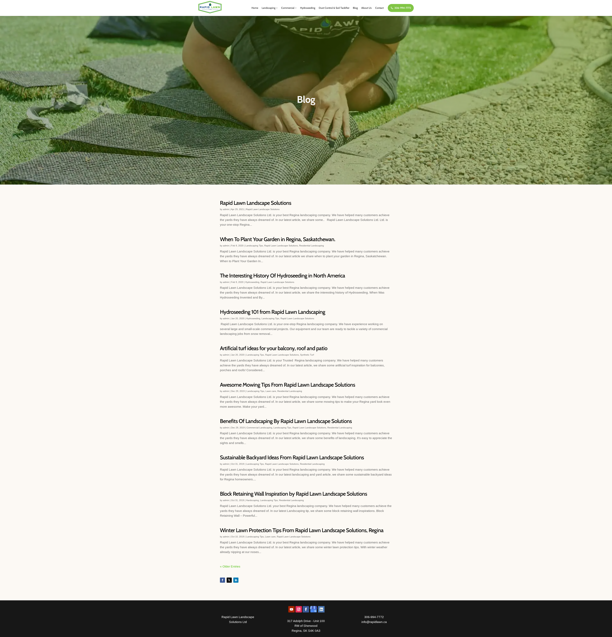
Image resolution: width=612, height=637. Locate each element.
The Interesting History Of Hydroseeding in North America (282, 275)
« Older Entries (230, 566)
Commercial (287, 7)
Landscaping (268, 7)
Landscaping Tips (254, 245)
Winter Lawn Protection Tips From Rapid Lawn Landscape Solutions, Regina (301, 530)
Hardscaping (252, 500)
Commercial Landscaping (259, 427)
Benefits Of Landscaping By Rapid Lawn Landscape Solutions (286, 421)
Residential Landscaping (311, 245)
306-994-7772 (402, 7)
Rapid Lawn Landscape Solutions (255, 203)
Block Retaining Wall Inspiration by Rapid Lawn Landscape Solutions (293, 493)
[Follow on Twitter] (229, 580)
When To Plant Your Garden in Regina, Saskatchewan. (277, 239)
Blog (355, 7)
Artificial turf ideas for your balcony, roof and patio (273, 348)
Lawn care (271, 391)
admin (226, 209)
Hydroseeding (307, 7)
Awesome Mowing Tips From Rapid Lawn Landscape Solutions (287, 384)
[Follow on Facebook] (222, 580)
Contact (379, 7)
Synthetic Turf (307, 354)
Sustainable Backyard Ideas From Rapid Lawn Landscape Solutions (292, 457)
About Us (366, 7)
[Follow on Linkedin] (235, 580)
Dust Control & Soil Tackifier (334, 7)
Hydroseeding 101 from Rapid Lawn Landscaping (272, 312)
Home (254, 7)
